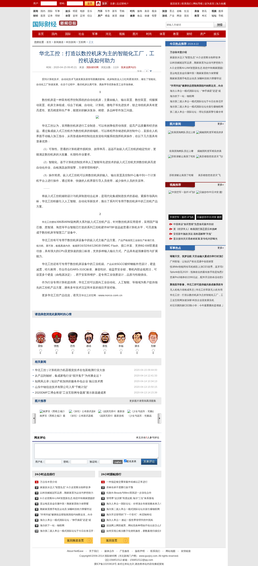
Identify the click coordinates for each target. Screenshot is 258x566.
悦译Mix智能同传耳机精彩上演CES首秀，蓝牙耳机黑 (198, 266)
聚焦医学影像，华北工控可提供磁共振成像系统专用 (198, 284)
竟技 (186, 15)
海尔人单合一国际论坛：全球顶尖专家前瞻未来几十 (133, 503)
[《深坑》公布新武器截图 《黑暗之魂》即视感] (83, 411)
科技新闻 (71, 42)
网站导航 (198, 3)
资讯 (204, 11)
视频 (214, 11)
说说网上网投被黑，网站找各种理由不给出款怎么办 (133, 525)
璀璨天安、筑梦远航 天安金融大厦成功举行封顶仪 (197, 256)
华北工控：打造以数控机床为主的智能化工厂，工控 (198, 295)
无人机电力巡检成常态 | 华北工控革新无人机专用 (196, 289)
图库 (220, 11)
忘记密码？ (123, 3)
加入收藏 (221, 3)
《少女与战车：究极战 (139, 415)
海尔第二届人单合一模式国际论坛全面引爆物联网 (133, 509)
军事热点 (175, 247)
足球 (82, 15)
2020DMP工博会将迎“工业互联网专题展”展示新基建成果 (70, 392)
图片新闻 (175, 123)
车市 (107, 11)
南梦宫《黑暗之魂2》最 (52, 415)
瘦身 (154, 11)
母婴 (154, 15)
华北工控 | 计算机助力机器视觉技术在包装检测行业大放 (70, 370)
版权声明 (140, 551)
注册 (112, 3)
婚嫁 (122, 15)
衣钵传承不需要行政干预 (119, 487)
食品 (139, 15)
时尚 (132, 11)
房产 (100, 15)
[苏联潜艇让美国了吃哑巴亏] (181, 163)
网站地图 (170, 551)
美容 (147, 11)
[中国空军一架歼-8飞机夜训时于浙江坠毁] (182, 203)
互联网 (82, 42)
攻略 (179, 11)
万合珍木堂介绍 (48, 482)
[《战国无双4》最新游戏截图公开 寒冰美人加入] (112, 411)
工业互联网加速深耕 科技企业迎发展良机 (192, 300)
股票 (43, 15)
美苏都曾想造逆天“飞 (209, 175)
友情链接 (186, 551)
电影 (82, 11)
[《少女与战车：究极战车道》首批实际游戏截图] (142, 411)
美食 (197, 11)
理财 (57, 15)
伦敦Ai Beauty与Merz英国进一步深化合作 (128, 492)
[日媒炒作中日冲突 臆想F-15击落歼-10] (209, 203)
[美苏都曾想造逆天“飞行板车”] (209, 163)
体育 (68, 15)
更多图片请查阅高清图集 (142, 400)
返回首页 (175, 3)
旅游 (164, 11)
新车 (114, 11)
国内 (43, 11)
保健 (147, 15)
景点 (172, 11)
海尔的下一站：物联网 (52, 525)
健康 (132, 15)
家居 (114, 15)
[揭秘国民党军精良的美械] (209, 139)
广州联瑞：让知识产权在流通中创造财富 (191, 261)
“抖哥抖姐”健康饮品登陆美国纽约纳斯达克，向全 (66, 514)
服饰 (139, 11)
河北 (108, 33)
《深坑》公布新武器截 (81, 415)
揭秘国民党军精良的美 (209, 151)
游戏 (164, 15)
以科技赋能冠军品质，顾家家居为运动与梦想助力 (66, 492)
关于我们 (94, 551)
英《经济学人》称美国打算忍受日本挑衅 (195, 229)
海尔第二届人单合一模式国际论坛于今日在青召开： (67, 531)
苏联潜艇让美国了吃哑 (181, 175)
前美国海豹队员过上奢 (181, 151)
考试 (204, 15)
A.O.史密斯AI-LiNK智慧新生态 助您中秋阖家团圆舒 (67, 498)
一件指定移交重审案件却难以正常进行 (127, 482)
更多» (220, 123)
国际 (50, 11)
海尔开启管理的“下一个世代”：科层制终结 (129, 514)
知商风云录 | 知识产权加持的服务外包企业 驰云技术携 (69, 381)
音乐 (89, 11)
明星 (75, 11)
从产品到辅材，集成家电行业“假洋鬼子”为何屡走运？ (68, 375)
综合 (89, 15)
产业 (172, 15)
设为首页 (209, 3)
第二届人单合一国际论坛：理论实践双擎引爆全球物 (198, 111)
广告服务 (124, 551)
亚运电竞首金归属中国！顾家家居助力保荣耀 (64, 503)
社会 (81, 33)
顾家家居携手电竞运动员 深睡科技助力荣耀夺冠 (66, 509)
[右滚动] (160, 418)
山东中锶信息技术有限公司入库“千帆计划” (61, 387)
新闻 (35, 11)
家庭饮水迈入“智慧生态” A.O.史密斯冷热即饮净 (65, 487)
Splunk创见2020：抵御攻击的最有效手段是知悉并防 (198, 272)
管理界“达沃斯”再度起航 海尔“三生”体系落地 (130, 498)
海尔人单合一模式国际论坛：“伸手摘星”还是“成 (65, 520)
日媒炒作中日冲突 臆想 (209, 217)
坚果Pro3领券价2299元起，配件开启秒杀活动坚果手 (198, 277)
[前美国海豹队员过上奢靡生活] (181, 139)
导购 (122, 11)
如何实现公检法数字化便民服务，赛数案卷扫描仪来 (133, 531)
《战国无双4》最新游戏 (111, 415)
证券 (50, 15)
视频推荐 (175, 184)
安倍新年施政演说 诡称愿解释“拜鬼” (192, 233)
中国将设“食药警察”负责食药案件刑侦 (193, 224)
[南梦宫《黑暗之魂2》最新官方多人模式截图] (54, 411)
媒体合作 (109, 551)
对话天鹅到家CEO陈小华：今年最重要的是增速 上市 (198, 305)
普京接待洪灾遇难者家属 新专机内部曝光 (195, 238)
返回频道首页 (75, 540)
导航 (220, 15)
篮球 (75, 15)
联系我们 (186, 3)
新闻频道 (58, 42)
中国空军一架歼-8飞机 (182, 217)
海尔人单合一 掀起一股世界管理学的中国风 (129, 520)
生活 (186, 11)
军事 (57, 11)
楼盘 (107, 15)
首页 (41, 33)
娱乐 (68, 11)
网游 (179, 15)
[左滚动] (34, 418)
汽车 (100, 11)
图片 (135, 33)
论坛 (214, 15)
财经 (35, 15)
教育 (197, 15)
